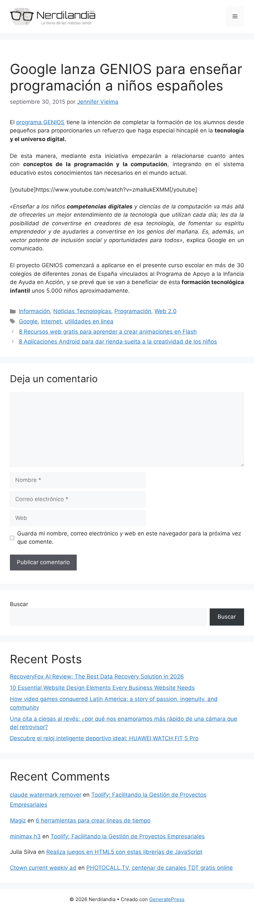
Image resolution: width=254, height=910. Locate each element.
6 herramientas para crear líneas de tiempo (93, 820)
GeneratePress (167, 899)
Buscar (19, 604)
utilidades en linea (89, 321)
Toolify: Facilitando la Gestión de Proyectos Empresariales (128, 836)
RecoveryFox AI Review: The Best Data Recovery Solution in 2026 (97, 676)
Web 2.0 (165, 311)
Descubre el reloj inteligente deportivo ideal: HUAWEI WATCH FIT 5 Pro (104, 738)
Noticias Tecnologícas (82, 311)
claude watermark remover (45, 794)
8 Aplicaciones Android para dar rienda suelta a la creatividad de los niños (118, 341)
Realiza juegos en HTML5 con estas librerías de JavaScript (124, 852)
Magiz (18, 820)
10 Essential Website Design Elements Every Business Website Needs (102, 687)
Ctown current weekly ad (43, 867)
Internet (51, 321)
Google (28, 321)
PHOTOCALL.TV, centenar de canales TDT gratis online (159, 867)
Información (34, 311)
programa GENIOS (40, 122)
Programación (132, 311)
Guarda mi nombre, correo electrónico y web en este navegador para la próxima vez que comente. (129, 537)
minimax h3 (25, 836)
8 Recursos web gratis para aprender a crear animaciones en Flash (108, 331)
